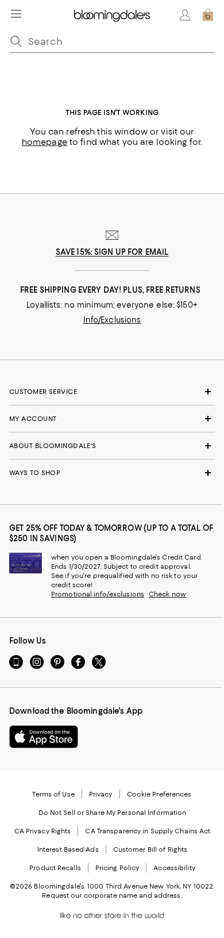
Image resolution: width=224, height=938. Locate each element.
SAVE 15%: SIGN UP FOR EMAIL (112, 251)
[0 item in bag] (208, 15)
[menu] (16, 14)
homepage (44, 142)
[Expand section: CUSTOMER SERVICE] (112, 391)
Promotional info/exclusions (97, 594)
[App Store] (43, 736)
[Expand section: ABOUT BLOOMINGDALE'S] (112, 445)
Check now (167, 594)
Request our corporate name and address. (111, 895)
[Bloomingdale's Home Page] (112, 15)
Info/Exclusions (112, 319)
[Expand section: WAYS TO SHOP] (112, 473)
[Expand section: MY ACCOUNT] (112, 418)
